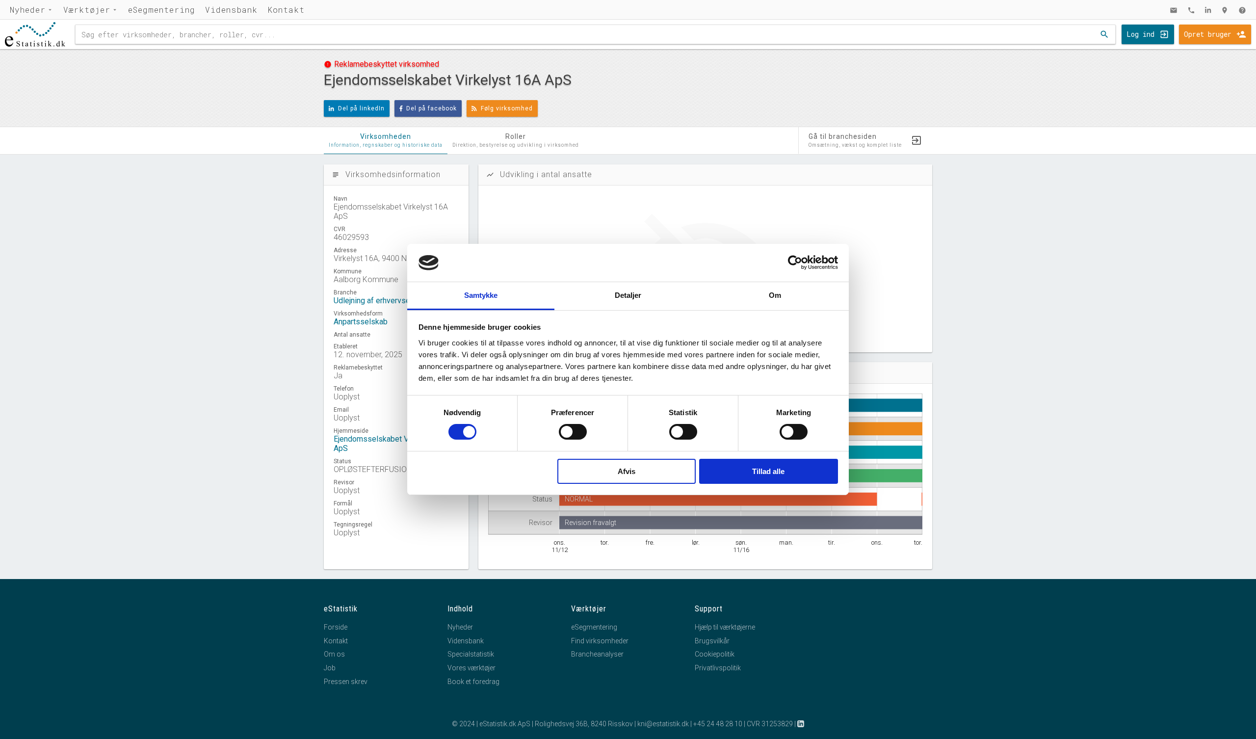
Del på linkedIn (361, 108)
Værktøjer (86, 9)
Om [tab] (775, 295)
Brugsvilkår (712, 641)
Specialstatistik (470, 654)
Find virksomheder (599, 641)
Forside (335, 627)
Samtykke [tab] (481, 295)
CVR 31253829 (770, 724)
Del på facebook (431, 108)
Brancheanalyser (597, 654)
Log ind (1140, 34)
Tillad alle (768, 471)
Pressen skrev (345, 682)
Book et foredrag (473, 682)
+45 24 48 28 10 (717, 724)
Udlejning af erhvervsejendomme (390, 300)
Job (330, 668)
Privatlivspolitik (718, 668)
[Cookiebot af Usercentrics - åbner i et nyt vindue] (795, 262)
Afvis (626, 471)
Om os (334, 654)
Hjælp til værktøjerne (725, 627)
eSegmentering (161, 9)
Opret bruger (1207, 34)
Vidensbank (231, 9)
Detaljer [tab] (628, 295)
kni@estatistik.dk (663, 724)
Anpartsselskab (361, 321)
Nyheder (28, 9)
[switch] (573, 432)
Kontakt (286, 9)
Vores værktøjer (471, 668)
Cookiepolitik (714, 654)
